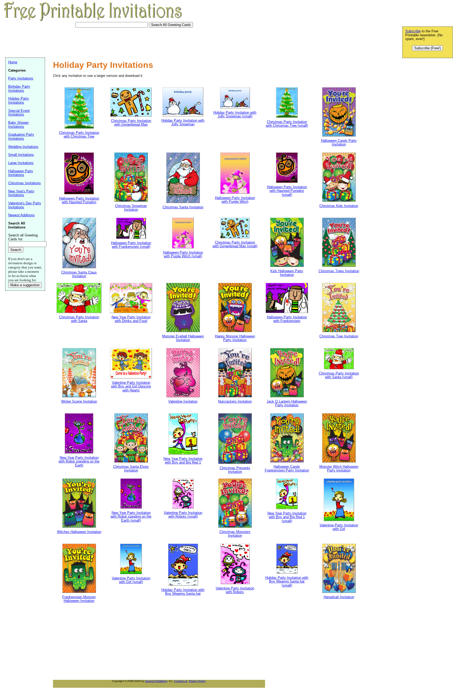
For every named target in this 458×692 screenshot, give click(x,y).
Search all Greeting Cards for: (23, 237)
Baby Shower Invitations (18, 125)
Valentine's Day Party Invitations (24, 205)
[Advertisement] (101, 42)
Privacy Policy (197, 681)
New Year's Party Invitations (21, 193)
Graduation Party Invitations (21, 136)
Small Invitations (21, 155)
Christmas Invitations (24, 183)
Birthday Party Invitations (19, 88)
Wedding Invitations (23, 147)
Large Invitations (21, 163)
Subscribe (413, 31)
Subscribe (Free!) (427, 48)
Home (12, 62)
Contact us (180, 681)
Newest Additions (21, 215)
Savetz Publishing (156, 681)
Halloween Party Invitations (20, 173)
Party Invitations (20, 78)
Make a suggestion (24, 285)
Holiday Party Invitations (18, 100)
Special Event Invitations (19, 113)
